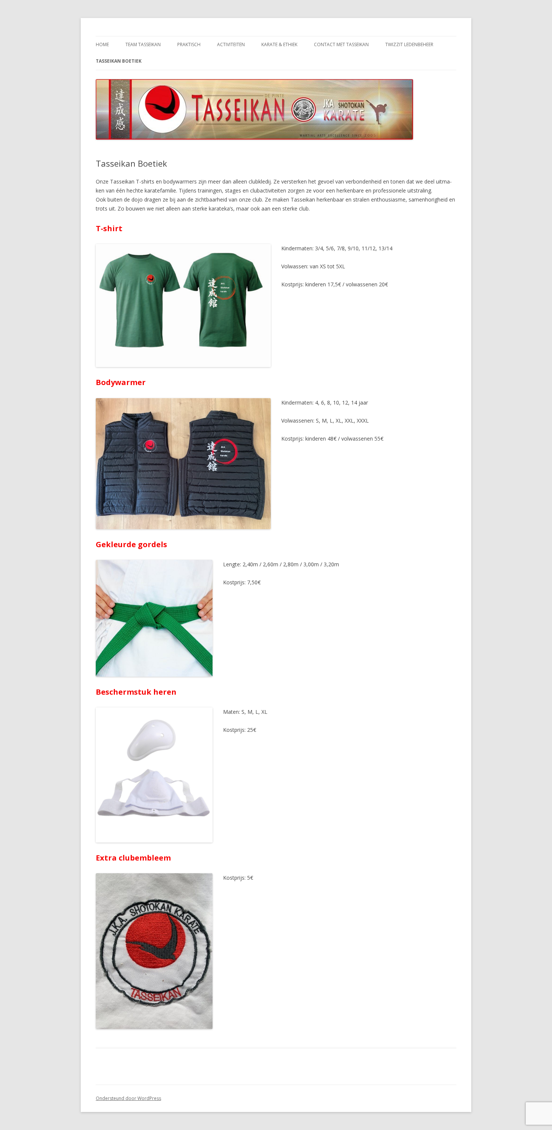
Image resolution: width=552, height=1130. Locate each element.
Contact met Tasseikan (341, 44)
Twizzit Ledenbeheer (409, 44)
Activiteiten (231, 44)
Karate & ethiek (279, 44)
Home (102, 44)
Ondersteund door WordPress (128, 1098)
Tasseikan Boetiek (119, 61)
